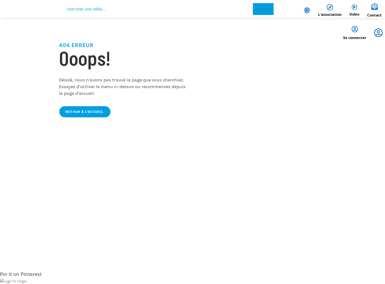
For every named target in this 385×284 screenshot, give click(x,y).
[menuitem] (307, 10)
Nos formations (161, 223)
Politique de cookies (287, 218)
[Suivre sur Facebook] (48, 227)
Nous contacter (161, 212)
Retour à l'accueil (84, 112)
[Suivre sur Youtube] (82, 227)
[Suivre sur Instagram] (93, 227)
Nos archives (159, 229)
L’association (159, 200)
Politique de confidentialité (292, 200)
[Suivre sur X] (59, 227)
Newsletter (157, 235)
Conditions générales (288, 212)
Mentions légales (284, 206)
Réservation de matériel (168, 218)
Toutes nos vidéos (163, 206)
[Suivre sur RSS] (71, 227)
